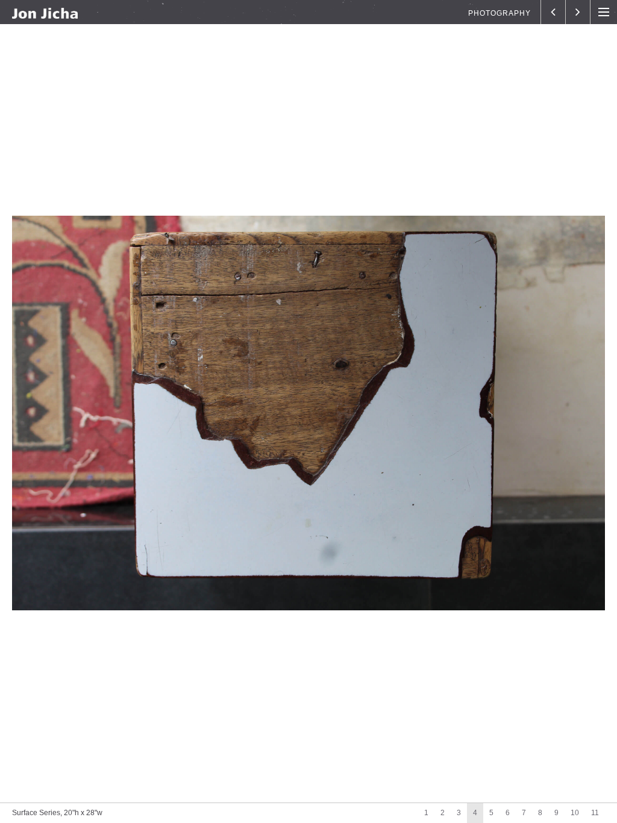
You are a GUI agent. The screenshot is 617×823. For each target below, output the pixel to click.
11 (595, 813)
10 (575, 813)
